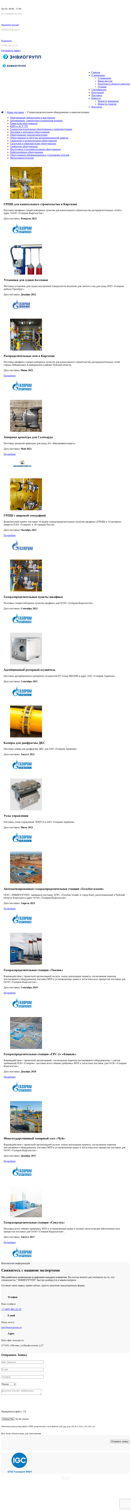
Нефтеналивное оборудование (26, 152)
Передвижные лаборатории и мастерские (32, 117)
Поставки (96, 95)
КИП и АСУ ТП (19, 126)
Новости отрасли (107, 104)
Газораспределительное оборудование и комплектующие (41, 129)
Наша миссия (105, 81)
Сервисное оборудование (24, 146)
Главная (95, 72)
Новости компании (108, 101)
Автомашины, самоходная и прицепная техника (36, 120)
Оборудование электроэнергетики (28, 135)
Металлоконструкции (22, 158)
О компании (98, 75)
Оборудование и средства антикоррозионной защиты (39, 137)
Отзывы (102, 86)
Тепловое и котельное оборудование (30, 132)
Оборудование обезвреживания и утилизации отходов (39, 155)
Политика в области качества (114, 83)
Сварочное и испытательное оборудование (33, 140)
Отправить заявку (11, 50)
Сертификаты (98, 89)
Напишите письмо (10, 25)
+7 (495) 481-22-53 (11, 1309)
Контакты (96, 106)
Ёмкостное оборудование (24, 123)
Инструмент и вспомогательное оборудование (35, 149)
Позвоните (6, 41)
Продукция (97, 92)
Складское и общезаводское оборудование (33, 143)
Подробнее (10, 375)
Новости (96, 98)
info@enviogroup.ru (11, 1327)
